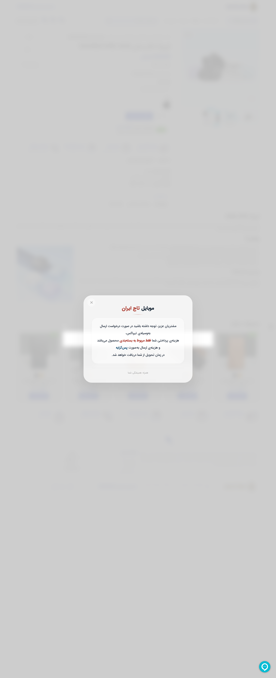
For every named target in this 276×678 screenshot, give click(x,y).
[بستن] (91, 302)
